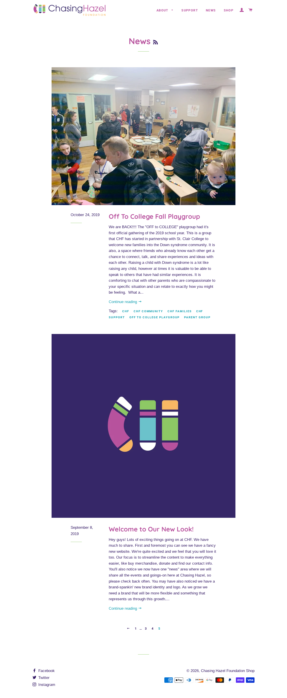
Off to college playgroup (154, 317)
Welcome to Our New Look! (151, 529)
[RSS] (155, 42)
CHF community (148, 311)
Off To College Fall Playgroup (154, 216)
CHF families (179, 311)
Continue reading (123, 302)
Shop (229, 10)
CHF (125, 311)
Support (189, 10)
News (211, 10)
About (163, 10)
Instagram (46, 685)
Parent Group (197, 317)
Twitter (43, 678)
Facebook (46, 671)
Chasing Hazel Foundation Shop (227, 671)
